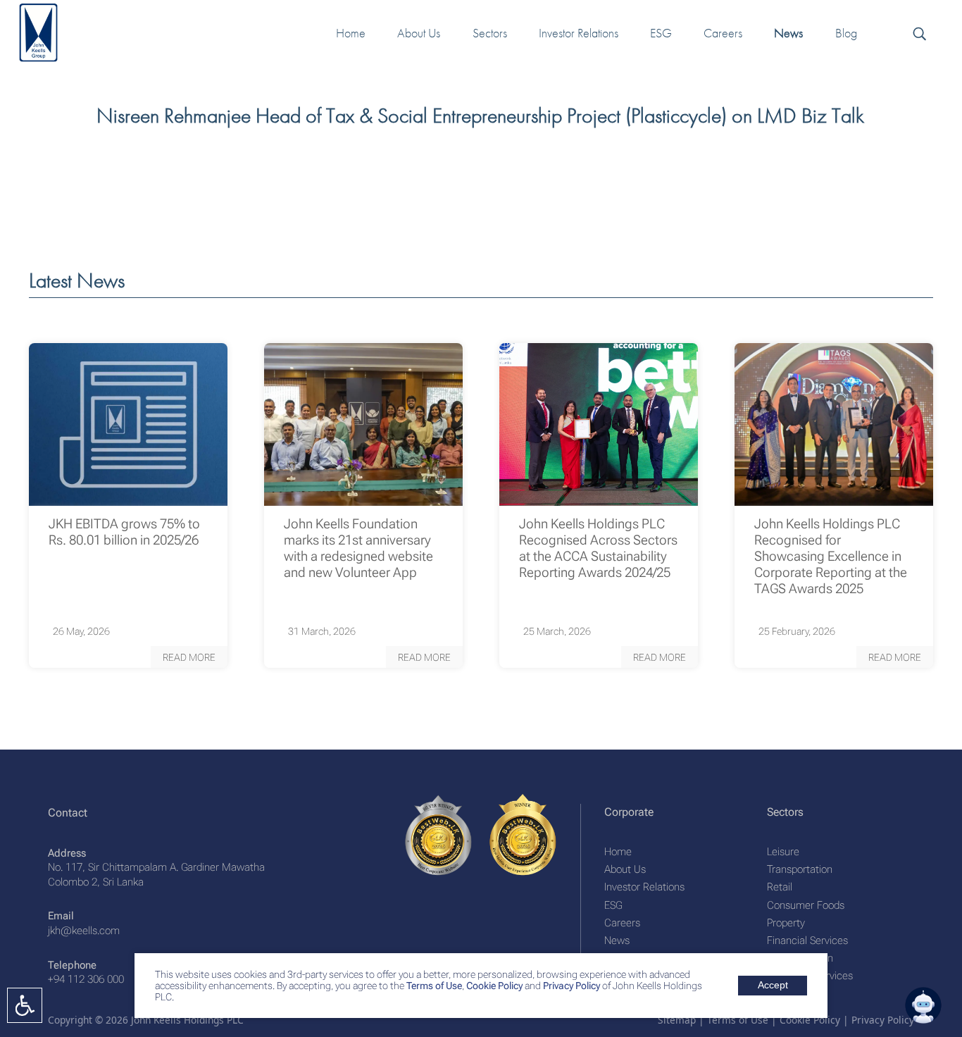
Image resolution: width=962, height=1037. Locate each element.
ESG (613, 905)
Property (786, 923)
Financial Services (807, 940)
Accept (773, 985)
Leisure (783, 851)
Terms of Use (433, 985)
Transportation (799, 869)
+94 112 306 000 (86, 979)
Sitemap (677, 1019)
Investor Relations (644, 887)
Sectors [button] (490, 33)
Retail (779, 887)
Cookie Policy (493, 985)
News (617, 940)
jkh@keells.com (84, 930)
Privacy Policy (571, 985)
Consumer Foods (805, 905)
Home (618, 851)
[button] (189, 657)
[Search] (918, 32)
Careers (622, 923)
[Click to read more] (128, 424)
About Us (625, 869)
